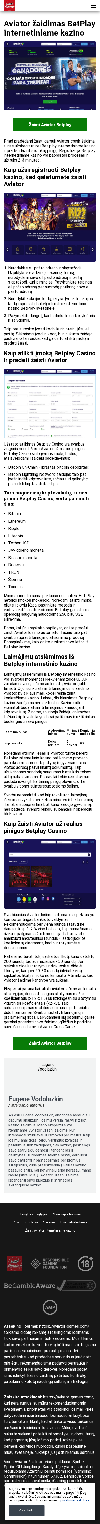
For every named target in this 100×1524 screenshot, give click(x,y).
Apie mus (49, 1222)
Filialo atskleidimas (73, 1222)
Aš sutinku (26, 1510)
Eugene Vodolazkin (35, 1099)
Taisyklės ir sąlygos (33, 1214)
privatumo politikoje (74, 1500)
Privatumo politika (25, 1222)
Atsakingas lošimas (66, 1214)
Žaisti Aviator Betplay (50, 124)
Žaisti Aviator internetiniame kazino (50, 1230)
